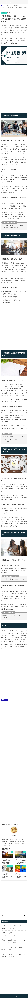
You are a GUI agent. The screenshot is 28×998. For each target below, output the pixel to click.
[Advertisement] (13, 77)
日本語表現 (4, 12)
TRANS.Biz (11, 996)
